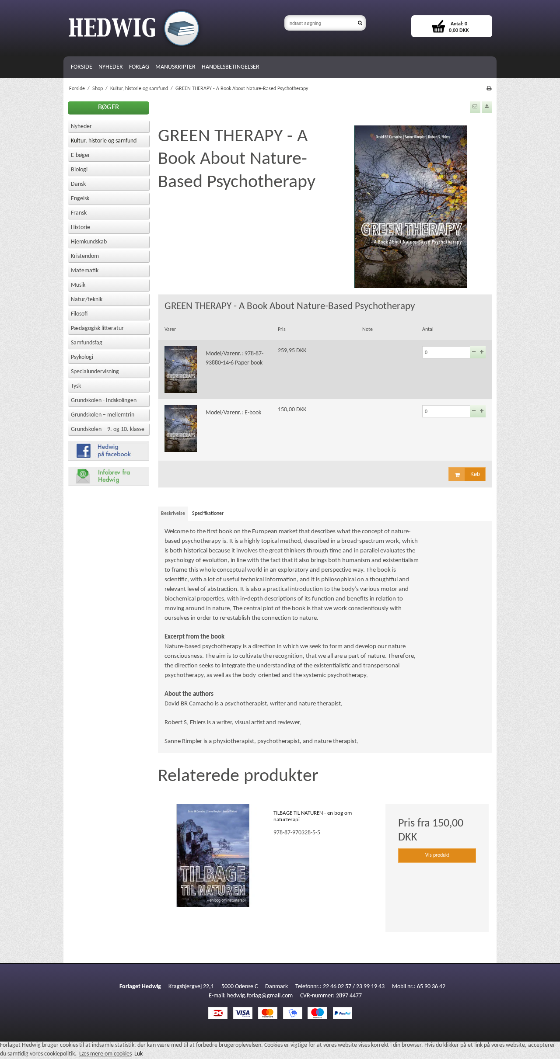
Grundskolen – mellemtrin (102, 415)
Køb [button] (475, 474)
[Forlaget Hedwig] (172, 28)
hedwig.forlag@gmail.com (260, 996)
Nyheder (81, 126)
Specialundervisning (95, 371)
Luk (138, 1054)
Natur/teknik (86, 299)
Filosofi (79, 314)
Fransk (79, 213)
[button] (475, 107)
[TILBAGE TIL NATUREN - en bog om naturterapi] (213, 855)
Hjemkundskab (89, 242)
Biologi (79, 170)
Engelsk (80, 198)
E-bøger (80, 155)
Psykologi (82, 357)
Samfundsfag (86, 343)
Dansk (78, 184)
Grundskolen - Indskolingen (103, 400)
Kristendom (85, 256)
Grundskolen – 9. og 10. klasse (107, 429)
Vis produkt (437, 855)
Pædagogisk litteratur (97, 328)
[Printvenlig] (489, 88)
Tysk (76, 386)
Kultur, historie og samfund (103, 141)
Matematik (84, 270)
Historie (80, 227)
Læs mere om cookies (105, 1054)
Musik (78, 285)
